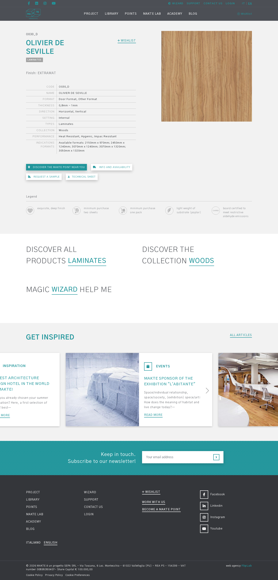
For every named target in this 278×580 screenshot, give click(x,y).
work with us (153, 502)
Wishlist (246, 14)
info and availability (114, 167)
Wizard (177, 3)
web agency (233, 566)
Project (91, 13)
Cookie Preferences (77, 575)
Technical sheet (84, 177)
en (250, 3)
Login (230, 3)
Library (111, 13)
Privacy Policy (54, 575)
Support (193, 3)
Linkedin (216, 505)
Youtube (216, 528)
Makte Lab (152, 13)
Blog (193, 13)
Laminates (34, 60)
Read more (153, 415)
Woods (201, 261)
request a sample (46, 177)
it (243, 3)
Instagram (217, 517)
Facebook (217, 494)
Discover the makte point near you (58, 167)
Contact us (213, 3)
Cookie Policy (34, 575)
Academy (174, 13)
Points (131, 13)
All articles (241, 335)
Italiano (33, 542)
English (50, 542)
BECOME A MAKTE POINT (161, 509)
